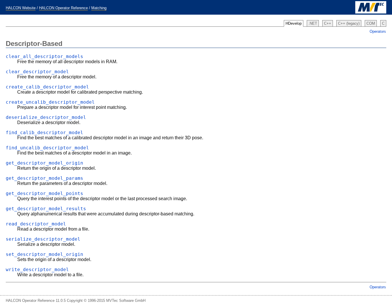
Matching (98, 8)
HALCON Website (21, 8)
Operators (378, 31)
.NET (312, 23)
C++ (327, 23)
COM (370, 23)
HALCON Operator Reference (63, 8)
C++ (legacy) (349, 23)
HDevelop (294, 23)
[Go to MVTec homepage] (370, 12)
